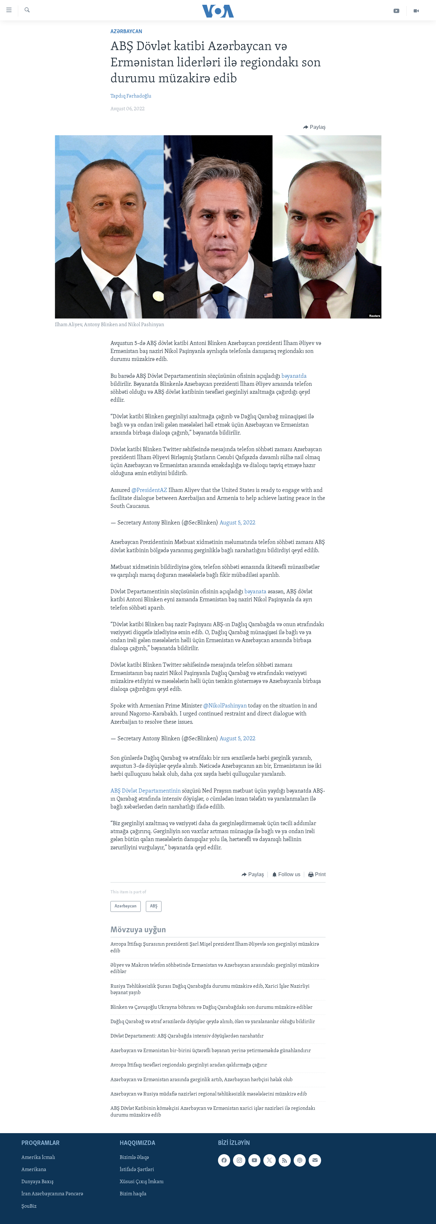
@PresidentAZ (149, 491)
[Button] (314, 127)
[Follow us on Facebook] (224, 1160)
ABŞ (115, 791)
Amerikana (33, 1169)
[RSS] (285, 1160)
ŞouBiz (28, 1206)
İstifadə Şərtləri (137, 1169)
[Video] (416, 11)
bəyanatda (294, 376)
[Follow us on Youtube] (254, 1160)
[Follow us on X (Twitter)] (269, 1160)
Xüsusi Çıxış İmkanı (142, 1182)
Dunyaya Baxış (37, 1182)
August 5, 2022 (237, 523)
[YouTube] (397, 11)
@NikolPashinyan (225, 706)
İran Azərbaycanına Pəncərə (52, 1194)
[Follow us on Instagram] (239, 1160)
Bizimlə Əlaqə (134, 1157)
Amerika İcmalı (38, 1157)
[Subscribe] (315, 1160)
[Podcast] (300, 1160)
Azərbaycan (126, 32)
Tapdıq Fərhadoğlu (130, 96)
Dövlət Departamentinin (151, 791)
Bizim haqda (133, 1194)
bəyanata (255, 592)
